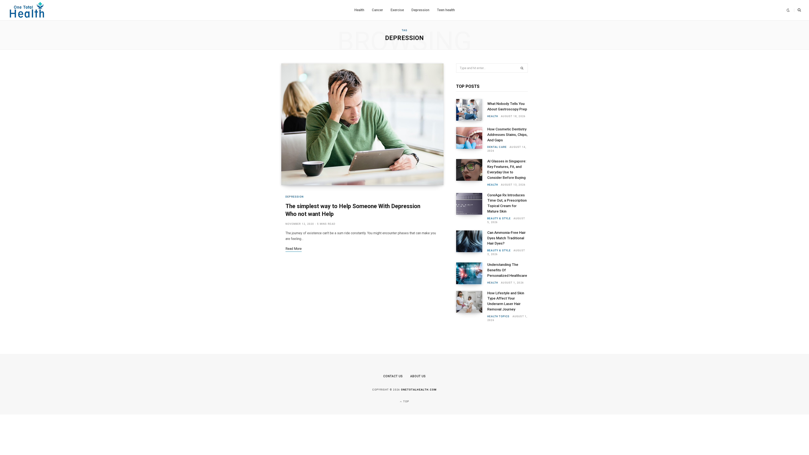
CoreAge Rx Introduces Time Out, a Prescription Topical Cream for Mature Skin (507, 203)
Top (405, 401)
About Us (418, 376)
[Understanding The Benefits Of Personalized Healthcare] (471, 273)
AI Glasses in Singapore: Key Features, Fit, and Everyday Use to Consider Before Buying (506, 169)
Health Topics (498, 316)
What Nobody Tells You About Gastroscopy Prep (507, 106)
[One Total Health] (27, 10)
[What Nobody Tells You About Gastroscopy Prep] (471, 110)
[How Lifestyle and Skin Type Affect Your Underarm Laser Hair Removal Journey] (471, 306)
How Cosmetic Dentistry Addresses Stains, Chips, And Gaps (507, 134)
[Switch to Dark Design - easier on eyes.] (788, 10)
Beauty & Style (499, 218)
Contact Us (393, 376)
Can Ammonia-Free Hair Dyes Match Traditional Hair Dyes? (506, 238)
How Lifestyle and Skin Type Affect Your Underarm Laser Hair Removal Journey (505, 301)
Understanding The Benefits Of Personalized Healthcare (507, 270)
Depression (294, 196)
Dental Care (497, 147)
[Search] (797, 10)
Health (492, 116)
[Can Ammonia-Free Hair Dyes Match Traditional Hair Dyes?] (471, 243)
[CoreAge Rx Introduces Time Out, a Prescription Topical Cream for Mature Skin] (471, 208)
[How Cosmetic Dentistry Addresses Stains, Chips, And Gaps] (471, 140)
